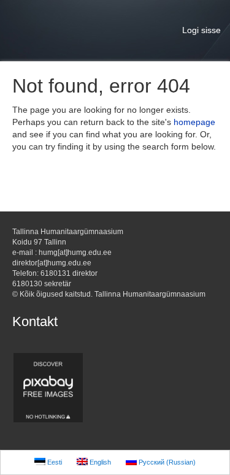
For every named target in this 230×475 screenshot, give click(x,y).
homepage (194, 122)
